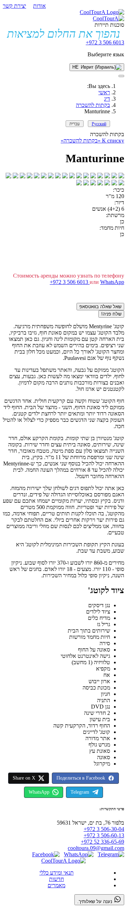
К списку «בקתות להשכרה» (92, 141)
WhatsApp (112, 282)
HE (75, 67)
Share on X (24, 778)
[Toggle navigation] (121, 76)
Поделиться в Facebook (80, 778)
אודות (39, 6)
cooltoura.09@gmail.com (96, 848)
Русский (99, 123)
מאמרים (56, 885)
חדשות (56, 879)
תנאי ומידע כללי (57, 873)
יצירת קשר (14, 6)
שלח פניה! (111, 314)
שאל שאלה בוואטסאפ (100, 306)
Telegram (80, 792)
